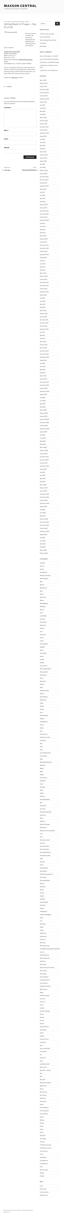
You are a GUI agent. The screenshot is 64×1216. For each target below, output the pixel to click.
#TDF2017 (43, 905)
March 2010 (43, 376)
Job (41, 1054)
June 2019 (42, 142)
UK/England (43, 1157)
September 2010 (44, 357)
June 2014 (42, 226)
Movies (42, 1089)
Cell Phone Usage (44, 995)
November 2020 (44, 92)
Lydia (41, 1061)
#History (42, 693)
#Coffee (42, 628)
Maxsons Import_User (21, 21)
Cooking (42, 1008)
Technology (43, 1138)
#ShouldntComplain (45, 855)
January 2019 (43, 158)
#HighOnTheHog (44, 690)
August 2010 (43, 360)
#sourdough (43, 877)
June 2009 (43, 400)
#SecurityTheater (44, 846)
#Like (41, 746)
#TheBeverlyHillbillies (45, 914)
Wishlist (42, 1173)
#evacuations (43, 665)
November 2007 (44, 460)
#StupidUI (42, 899)
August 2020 (43, 102)
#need (41, 784)
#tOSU (41, 927)
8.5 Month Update (54, 62)
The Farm (42, 1142)
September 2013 (44, 254)
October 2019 (43, 130)
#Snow (42, 865)
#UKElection (43, 933)
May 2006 (43, 516)
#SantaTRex (43, 46)
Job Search (43, 1057)
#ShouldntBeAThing (45, 852)
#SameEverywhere (45, 840)
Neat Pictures (43, 1092)
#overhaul (42, 809)
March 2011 (43, 341)
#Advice (42, 566)
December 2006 (44, 494)
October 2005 (44, 528)
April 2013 (42, 270)
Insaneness (43, 1042)
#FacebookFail (44, 672)
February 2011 (43, 344)
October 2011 (43, 326)
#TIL (41, 921)
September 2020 (44, 99)
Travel (41, 1154)
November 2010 (44, 354)
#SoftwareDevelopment (46, 874)
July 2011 (42, 332)
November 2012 (44, 285)
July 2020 (42, 105)
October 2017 (43, 183)
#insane (42, 709)
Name (6, 130)
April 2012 (42, 307)
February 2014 (44, 239)
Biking (41, 992)
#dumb (42, 656)
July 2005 (42, 537)
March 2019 (43, 151)
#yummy (42, 952)
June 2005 (43, 540)
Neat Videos (43, 1095)
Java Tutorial (43, 1051)
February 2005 (44, 553)
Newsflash (43, 1098)
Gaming (42, 1017)
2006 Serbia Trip (44, 955)
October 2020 (44, 95)
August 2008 (43, 432)
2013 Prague (43, 970)
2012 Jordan (43, 964)
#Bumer (42, 609)
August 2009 (43, 394)
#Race (41, 818)
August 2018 (43, 161)
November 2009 (44, 385)
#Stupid (42, 896)
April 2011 (42, 338)
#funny (42, 678)
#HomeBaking (44, 697)
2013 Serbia (43, 973)
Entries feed (43, 1189)
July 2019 (42, 139)
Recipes (42, 1123)
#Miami (42, 768)
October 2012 (43, 288)
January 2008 (43, 453)
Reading (42, 1120)
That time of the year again (47, 34)
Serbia (41, 1126)
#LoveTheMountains (45, 753)
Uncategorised (44, 1160)
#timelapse (43, 924)
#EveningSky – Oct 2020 (51, 56)
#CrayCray (43, 634)
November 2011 (44, 323)
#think (41, 917)
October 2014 (43, 217)
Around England (44, 977)
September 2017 (44, 186)
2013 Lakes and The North (47, 967)
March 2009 (43, 410)
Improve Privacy (44, 1039)
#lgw (41, 743)
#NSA (41, 790)
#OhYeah (42, 796)
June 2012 (42, 301)
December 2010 (44, 351)
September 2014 (44, 220)
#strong (42, 893)
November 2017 (44, 179)
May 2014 (42, 229)
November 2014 (44, 214)
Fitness (9, 86)
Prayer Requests (44, 1107)
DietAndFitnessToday (25, 59)
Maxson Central (20, 6)
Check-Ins (42, 998)
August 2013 (43, 257)
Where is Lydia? (44, 1169)
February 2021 (44, 83)
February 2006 (44, 519)
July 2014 (42, 223)
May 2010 (42, 369)
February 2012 (44, 313)
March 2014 (43, 235)
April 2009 (43, 407)
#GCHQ (42, 684)
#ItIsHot (42, 718)
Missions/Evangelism (45, 1082)
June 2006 (43, 512)
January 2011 (43, 347)
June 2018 (42, 167)
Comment (7, 107)
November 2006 (44, 497)
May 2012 (42, 304)
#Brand (42, 594)
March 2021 (43, 80)
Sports (41, 1132)
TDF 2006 (42, 1135)
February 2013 (44, 276)
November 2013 (44, 248)
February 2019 (44, 155)
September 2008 (44, 428)
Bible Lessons (43, 989)
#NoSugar (42, 787)
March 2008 (43, 447)
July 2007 (42, 472)
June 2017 (42, 195)
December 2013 (44, 245)
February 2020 (44, 120)
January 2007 (43, 491)
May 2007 (42, 478)
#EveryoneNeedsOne (45, 668)
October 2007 (44, 463)
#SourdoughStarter (45, 880)
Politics (42, 1104)
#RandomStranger (45, 824)
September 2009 (44, 391)
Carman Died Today (45, 37)
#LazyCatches (44, 734)
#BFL (41, 581)
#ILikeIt (42, 706)
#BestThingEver (44, 578)
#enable (42, 659)
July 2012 (42, 298)
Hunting (42, 1036)
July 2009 (42, 397)
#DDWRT (42, 647)
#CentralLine (43, 622)
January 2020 (43, 123)
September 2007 (44, 466)
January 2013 (43, 279)
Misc (41, 1073)
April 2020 (43, 114)
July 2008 (42, 435)
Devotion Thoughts (45, 1011)
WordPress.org (44, 1195)
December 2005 (44, 522)
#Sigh (41, 858)
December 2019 (44, 127)
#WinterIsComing (44, 945)
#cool (41, 631)
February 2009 (44, 413)
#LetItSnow (43, 740)
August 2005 (43, 534)
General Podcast (44, 1026)
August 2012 (43, 295)
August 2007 (43, 469)
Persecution (43, 1101)
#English (42, 662)
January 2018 (43, 173)
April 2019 (42, 148)
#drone (42, 650)
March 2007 (43, 484)
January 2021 (43, 86)
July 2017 (42, 192)
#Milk (41, 771)
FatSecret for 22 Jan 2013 (12, 51)
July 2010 (42, 363)
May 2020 (42, 111)
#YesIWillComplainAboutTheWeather (50, 949)
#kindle (42, 728)
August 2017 (43, 189)
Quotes (42, 1117)
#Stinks (42, 889)
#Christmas (43, 625)
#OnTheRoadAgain (45, 799)
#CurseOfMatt (44, 644)
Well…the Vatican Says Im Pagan (12, 1210)
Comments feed (44, 1192)
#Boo (41, 591)
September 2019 (44, 133)
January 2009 (43, 416)
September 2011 (44, 329)
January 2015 (43, 207)
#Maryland (43, 765)
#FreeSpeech (43, 675)
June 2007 (43, 475)
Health (41, 1033)
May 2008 (43, 441)
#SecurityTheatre (44, 849)
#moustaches (43, 777)
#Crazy (42, 637)
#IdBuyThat (43, 700)
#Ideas (41, 703)
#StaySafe (42, 886)
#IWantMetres (44, 721)
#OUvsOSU (43, 805)
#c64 (41, 612)
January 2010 (43, 379)
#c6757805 (43, 616)
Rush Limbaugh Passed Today (48, 40)
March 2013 (43, 273)
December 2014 (44, 211)
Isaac (41, 1045)
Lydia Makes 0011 (45, 1064)
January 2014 (43, 242)
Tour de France (44, 1151)
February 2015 (44, 204)
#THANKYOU (43, 911)
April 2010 (42, 372)
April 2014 (42, 232)
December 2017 (44, 176)
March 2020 (43, 117)
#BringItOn (43, 606)
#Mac (41, 759)
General (42, 1020)
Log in (41, 1186)
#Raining (42, 821)
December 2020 (44, 89)
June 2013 (42, 263)
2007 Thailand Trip (45, 958)
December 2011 (44, 319)
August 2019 (43, 136)
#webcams (43, 939)
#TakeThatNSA (44, 902)
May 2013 (42, 267)
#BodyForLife (43, 588)
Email (6, 139)
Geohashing (43, 1029)
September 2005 (44, 531)
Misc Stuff (42, 1079)
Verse (41, 1166)
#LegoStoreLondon (45, 737)
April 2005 (43, 547)
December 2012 (44, 282)
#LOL (41, 749)
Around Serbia (43, 983)
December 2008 (44, 419)
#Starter (42, 883)
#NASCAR (43, 780)
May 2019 (42, 145)
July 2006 (42, 509)
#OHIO (42, 793)
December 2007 (44, 456)
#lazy (41, 731)
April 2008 (43, 444)
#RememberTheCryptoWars (47, 830)
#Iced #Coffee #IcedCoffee (51, 59)
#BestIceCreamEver (45, 575)
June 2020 (43, 108)
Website (6, 147)
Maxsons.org (43, 1067)
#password (43, 815)
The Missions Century (45, 1145)
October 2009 (44, 388)
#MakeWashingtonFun (46, 762)
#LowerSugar (43, 756)
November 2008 (44, 422)
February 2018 (44, 170)
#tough (42, 930)
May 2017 (42, 198)
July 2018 (42, 164)
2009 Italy (42, 961)
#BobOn (42, 584)
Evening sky (43, 43)
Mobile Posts (43, 1086)
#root (41, 833)
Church (42, 1005)
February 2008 (44, 450)
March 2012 (43, 310)
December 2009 (44, 382)
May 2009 (43, 403)
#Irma (41, 712)
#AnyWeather (43, 572)
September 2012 (44, 291)
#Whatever (43, 942)
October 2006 (44, 500)
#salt (41, 836)
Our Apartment (53, 70)
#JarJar (42, 724)
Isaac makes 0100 (45, 1048)
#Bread (42, 600)
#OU (41, 802)
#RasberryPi (43, 827)
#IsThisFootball (44, 715)
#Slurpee (42, 861)
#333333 (42, 563)
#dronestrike (43, 653)
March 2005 (43, 550)
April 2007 (43, 481)
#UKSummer (43, 936)
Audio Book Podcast (45, 986)
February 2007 (44, 488)
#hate (41, 687)
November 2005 (44, 525)
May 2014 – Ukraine (45, 1070)
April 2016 (42, 201)
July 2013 (42, 260)
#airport (42, 569)
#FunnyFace (43, 681)
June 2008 (43, 438)
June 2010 (43, 366)
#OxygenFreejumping (45, 812)
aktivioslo (15, 77)
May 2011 (42, 335)
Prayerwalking (44, 1113)
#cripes (42, 640)
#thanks (42, 908)
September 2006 (44, 503)
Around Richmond (45, 980)
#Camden (42, 619)
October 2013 (43, 251)
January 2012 (43, 316)
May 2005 (43, 544)
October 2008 (44, 425)
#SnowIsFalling (44, 868)
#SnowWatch (43, 871)
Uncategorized (44, 1163)
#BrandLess (43, 597)
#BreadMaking (44, 603)
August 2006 (43, 506)
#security (42, 843)
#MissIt (42, 774)
